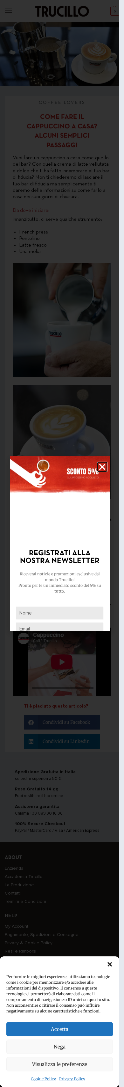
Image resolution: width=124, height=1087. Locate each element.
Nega (59, 1047)
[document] (59, 543)
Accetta (59, 1029)
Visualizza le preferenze (59, 1064)
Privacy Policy (72, 1078)
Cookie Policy (43, 1078)
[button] (110, 964)
